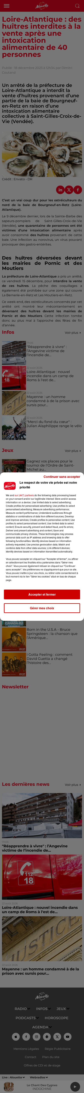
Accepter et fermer (42, 594)
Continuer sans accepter (62, 476)
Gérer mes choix (42, 608)
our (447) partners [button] (24, 495)
